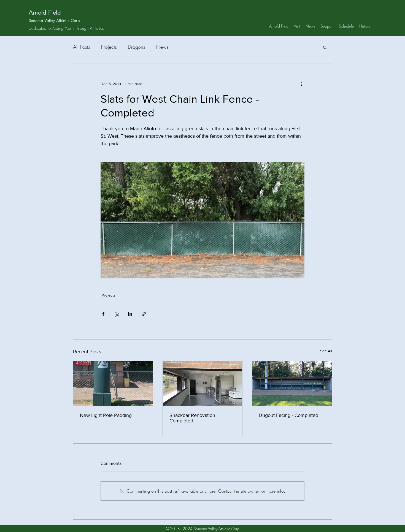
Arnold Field (45, 12)
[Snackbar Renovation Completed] (202, 383)
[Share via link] (143, 314)
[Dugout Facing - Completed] (292, 383)
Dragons (136, 47)
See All (326, 351)
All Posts (81, 47)
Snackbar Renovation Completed (192, 418)
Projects (109, 47)
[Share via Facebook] (103, 314)
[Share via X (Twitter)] (116, 314)
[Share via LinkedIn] (130, 314)
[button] (325, 47)
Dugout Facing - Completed (288, 415)
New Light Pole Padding (106, 415)
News (162, 47)
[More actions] (301, 83)
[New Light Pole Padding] (113, 383)
